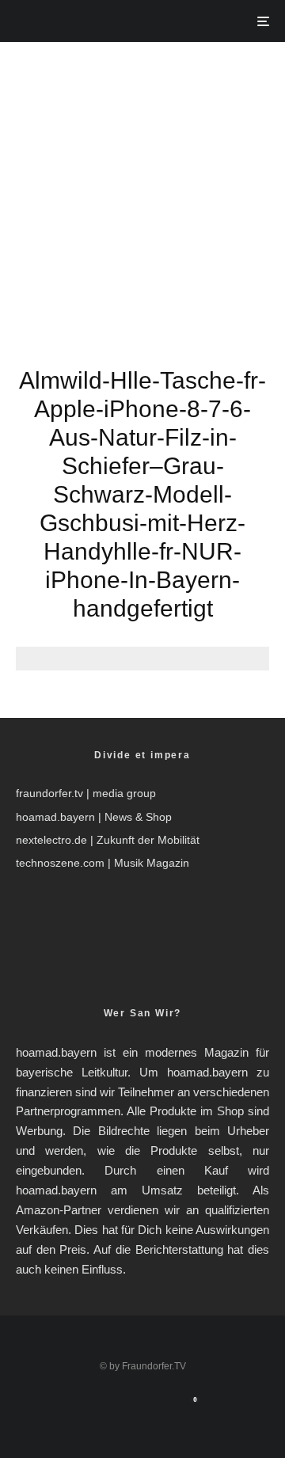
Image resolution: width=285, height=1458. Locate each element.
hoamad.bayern (55, 817)
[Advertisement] (142, 192)
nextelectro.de (51, 839)
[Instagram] (127, 1406)
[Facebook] (97, 1406)
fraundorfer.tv (49, 793)
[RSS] (158, 1406)
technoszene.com (60, 862)
